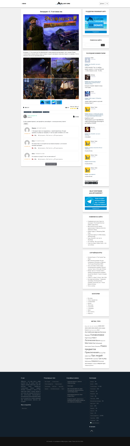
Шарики (94, 361)
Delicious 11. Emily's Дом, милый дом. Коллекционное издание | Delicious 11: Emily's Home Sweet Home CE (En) (94, 115)
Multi (98, 330)
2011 (89, 326)
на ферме (95, 363)
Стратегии (90, 306)
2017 (93, 326)
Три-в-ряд (90, 305)
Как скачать (91, 311)
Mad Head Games (93, 330)
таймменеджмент (89, 365)
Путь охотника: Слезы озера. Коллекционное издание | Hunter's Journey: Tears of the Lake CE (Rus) (97, 267)
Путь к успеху (91, 286)
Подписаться (95, 208)
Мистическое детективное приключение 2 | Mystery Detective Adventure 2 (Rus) (93, 82)
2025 (96, 328)
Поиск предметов (37, 112)
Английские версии (92, 332)
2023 (89, 328)
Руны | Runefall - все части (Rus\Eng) (92, 65)
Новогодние (88, 346)
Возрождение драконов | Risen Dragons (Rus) (74, 395)
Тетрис (92, 396)
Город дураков (90, 174)
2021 (103, 326)
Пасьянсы (97, 346)
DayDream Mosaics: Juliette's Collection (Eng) (74, 382)
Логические (90, 340)
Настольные (97, 343)
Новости (90, 313)
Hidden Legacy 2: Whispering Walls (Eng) (93, 99)
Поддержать (96, 31)
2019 (97, 326)
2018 (95, 326)
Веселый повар (90, 161)
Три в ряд (102, 359)
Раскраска (92, 393)
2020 (99, 326)
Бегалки (103, 332)
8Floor (86, 326)
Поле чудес (70, 385)
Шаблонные (88, 361)
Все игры (90, 298)
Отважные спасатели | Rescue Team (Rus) (93, 148)
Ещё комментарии (51, 164)
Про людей (46, 112)
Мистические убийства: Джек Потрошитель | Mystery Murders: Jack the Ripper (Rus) (75, 390)
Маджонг (92, 391)
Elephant (87, 330)
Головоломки (28, 112)
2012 (91, 326)
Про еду (101, 352)
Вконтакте (24, 408)
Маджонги (102, 340)
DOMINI (103, 328)
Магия (98, 340)
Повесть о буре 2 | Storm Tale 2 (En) (97, 277)
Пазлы (93, 346)
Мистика (88, 343)
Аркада (92, 381)
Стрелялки (91, 308)
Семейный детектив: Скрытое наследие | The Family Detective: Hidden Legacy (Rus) (96, 223)
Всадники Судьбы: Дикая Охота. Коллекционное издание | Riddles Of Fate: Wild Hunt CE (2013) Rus (76, 400)
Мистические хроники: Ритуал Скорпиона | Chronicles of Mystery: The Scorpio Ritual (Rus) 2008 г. (97, 262)
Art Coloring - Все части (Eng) (95, 241)
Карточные (88, 338)
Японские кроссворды (95, 401)
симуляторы (101, 363)
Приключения (92, 352)
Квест (89, 310)
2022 (86, 328)
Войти (102, 3)
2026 (99, 328)
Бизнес (90, 303)
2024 (92, 328)
